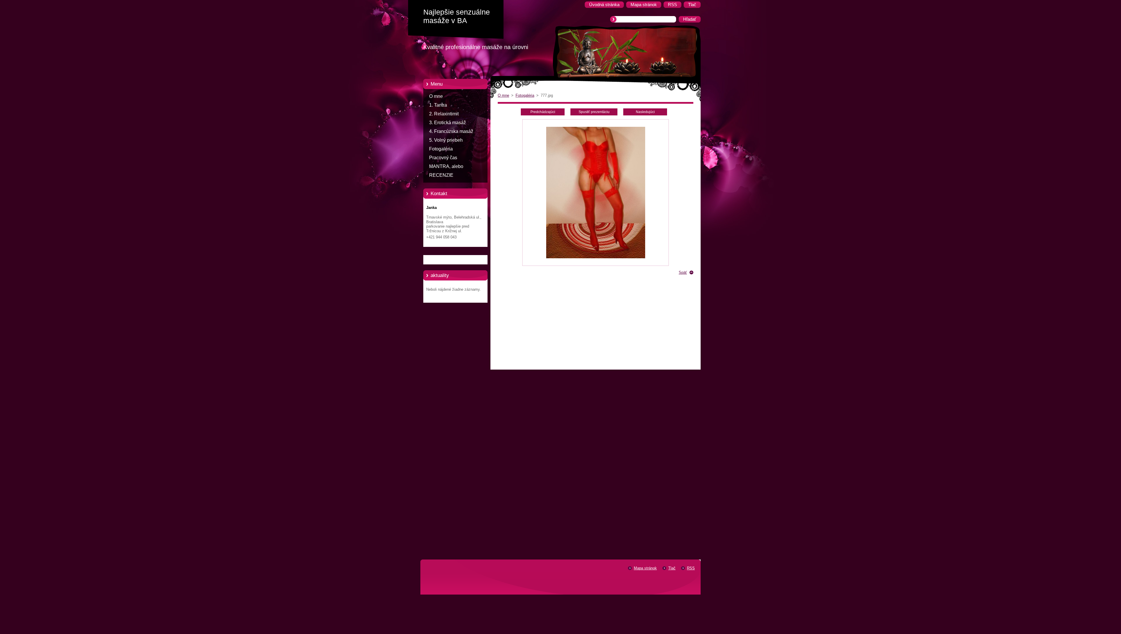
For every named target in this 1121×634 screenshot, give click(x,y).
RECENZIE (441, 175)
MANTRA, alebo (446, 166)
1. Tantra (438, 105)
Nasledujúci (645, 112)
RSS (691, 568)
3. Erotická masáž (447, 122)
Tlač (672, 568)
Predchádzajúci (542, 112)
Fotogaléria (441, 148)
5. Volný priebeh (446, 140)
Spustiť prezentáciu (594, 112)
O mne (436, 96)
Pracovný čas (443, 157)
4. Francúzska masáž (451, 131)
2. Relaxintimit (444, 113)
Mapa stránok (645, 568)
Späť (683, 272)
